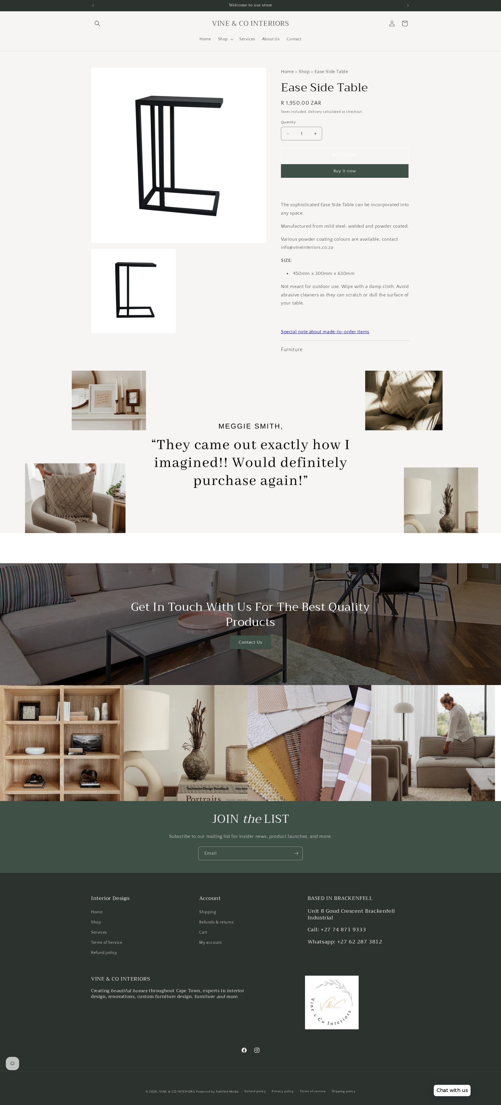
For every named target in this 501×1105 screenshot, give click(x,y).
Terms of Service (106, 942)
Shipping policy (344, 1091)
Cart (203, 932)
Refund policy (104, 952)
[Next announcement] (408, 5)
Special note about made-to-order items (325, 331)
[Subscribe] (296, 853)
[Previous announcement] (93, 5)
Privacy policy (283, 1091)
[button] (97, 23)
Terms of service (313, 1091)
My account (210, 942)
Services (99, 932)
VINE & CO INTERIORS (177, 1091)
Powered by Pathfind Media (217, 1091)
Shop (96, 922)
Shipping (207, 912)
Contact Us (250, 642)
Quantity (288, 122)
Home (96, 912)
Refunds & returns (216, 922)
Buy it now (344, 171)
